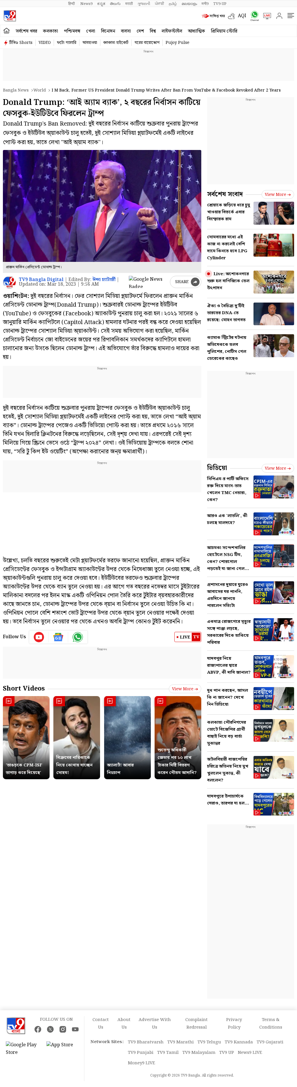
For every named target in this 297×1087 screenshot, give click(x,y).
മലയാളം (189, 4)
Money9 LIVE (141, 1063)
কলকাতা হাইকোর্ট (115, 43)
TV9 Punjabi (140, 1052)
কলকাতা (50, 31)
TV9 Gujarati (270, 1042)
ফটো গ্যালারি (66, 43)
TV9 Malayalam (198, 1052)
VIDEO (45, 43)
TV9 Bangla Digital (41, 279)
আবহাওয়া (89, 43)
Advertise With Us (155, 1023)
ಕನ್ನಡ (101, 4)
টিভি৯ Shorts (20, 43)
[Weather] (233, 15)
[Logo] (10, 16)
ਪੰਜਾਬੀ (159, 4)
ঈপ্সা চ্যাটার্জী (104, 279)
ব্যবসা (126, 31)
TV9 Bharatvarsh (146, 1042)
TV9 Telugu (209, 1042)
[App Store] (64, 1048)
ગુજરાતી (143, 4)
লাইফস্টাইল (172, 31)
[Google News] (58, 637)
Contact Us (101, 1023)
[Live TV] (265, 16)
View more (182, 689)
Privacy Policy (234, 1023)
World (39, 90)
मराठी (129, 4)
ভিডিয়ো (217, 468)
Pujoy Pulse (177, 43)
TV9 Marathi (180, 1042)
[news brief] (213, 16)
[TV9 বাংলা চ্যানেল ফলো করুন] (252, 16)
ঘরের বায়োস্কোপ (147, 43)
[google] (148, 282)
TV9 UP (226, 1052)
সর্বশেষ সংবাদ (225, 194)
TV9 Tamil (168, 1052)
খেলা (90, 31)
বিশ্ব (153, 31)
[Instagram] (62, 1029)
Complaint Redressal (196, 1023)
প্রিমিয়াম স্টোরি (224, 31)
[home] (6, 30)
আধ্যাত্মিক (196, 31)
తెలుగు (115, 4)
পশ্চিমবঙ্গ (72, 31)
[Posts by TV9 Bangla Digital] (9, 282)
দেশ (140, 31)
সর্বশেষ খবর (26, 31)
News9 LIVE (250, 1052)
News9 (86, 4)
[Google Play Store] (23, 1048)
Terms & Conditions (270, 1023)
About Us (124, 1023)
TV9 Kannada (239, 1042)
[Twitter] (50, 1029)
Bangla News (16, 90)
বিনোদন (108, 31)
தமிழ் (173, 4)
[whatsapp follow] (77, 637)
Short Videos (24, 689)
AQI (242, 15)
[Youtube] (39, 637)
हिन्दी (72, 4)
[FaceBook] (38, 1029)
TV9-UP (220, 4)
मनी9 (205, 4)
